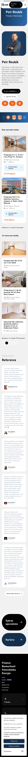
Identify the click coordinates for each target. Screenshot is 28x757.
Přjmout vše (14, 741)
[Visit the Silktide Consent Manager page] (22, 751)
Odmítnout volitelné (14, 746)
